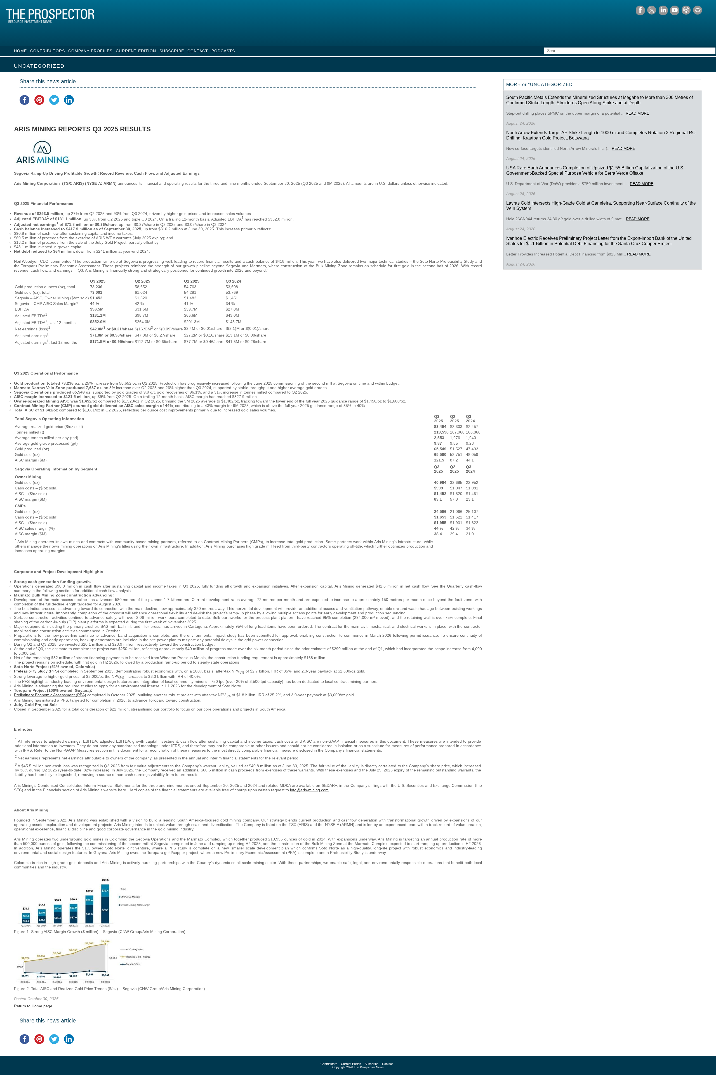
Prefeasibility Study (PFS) (36, 671)
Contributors (47, 51)
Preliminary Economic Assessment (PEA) (50, 695)
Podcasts (223, 51)
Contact (197, 51)
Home (20, 51)
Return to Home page (33, 1006)
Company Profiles (90, 51)
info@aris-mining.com (309, 790)
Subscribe (171, 51)
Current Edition (136, 51)
